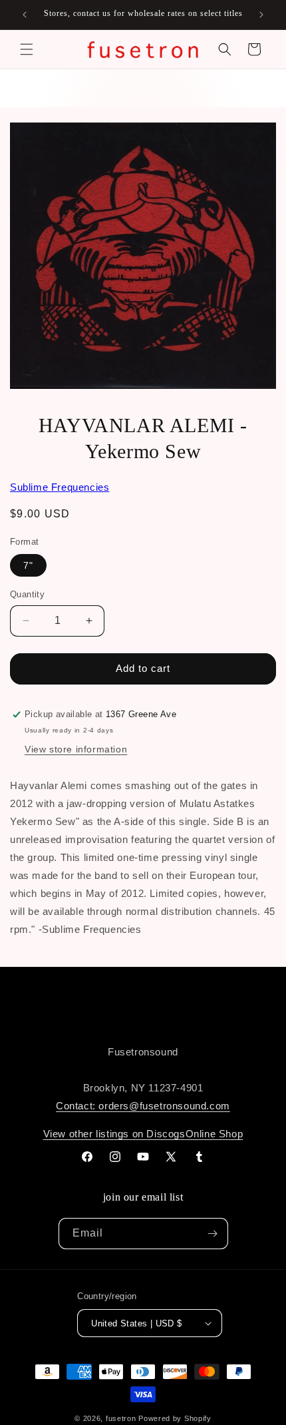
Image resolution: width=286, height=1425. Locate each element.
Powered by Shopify (175, 1418)
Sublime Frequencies (59, 487)
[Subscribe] (212, 1233)
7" (28, 565)
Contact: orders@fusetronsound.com (143, 1105)
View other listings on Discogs (114, 1133)
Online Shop (214, 1133)
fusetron (121, 1418)
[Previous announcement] (24, 14)
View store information (76, 749)
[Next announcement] (261, 14)
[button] (26, 49)
